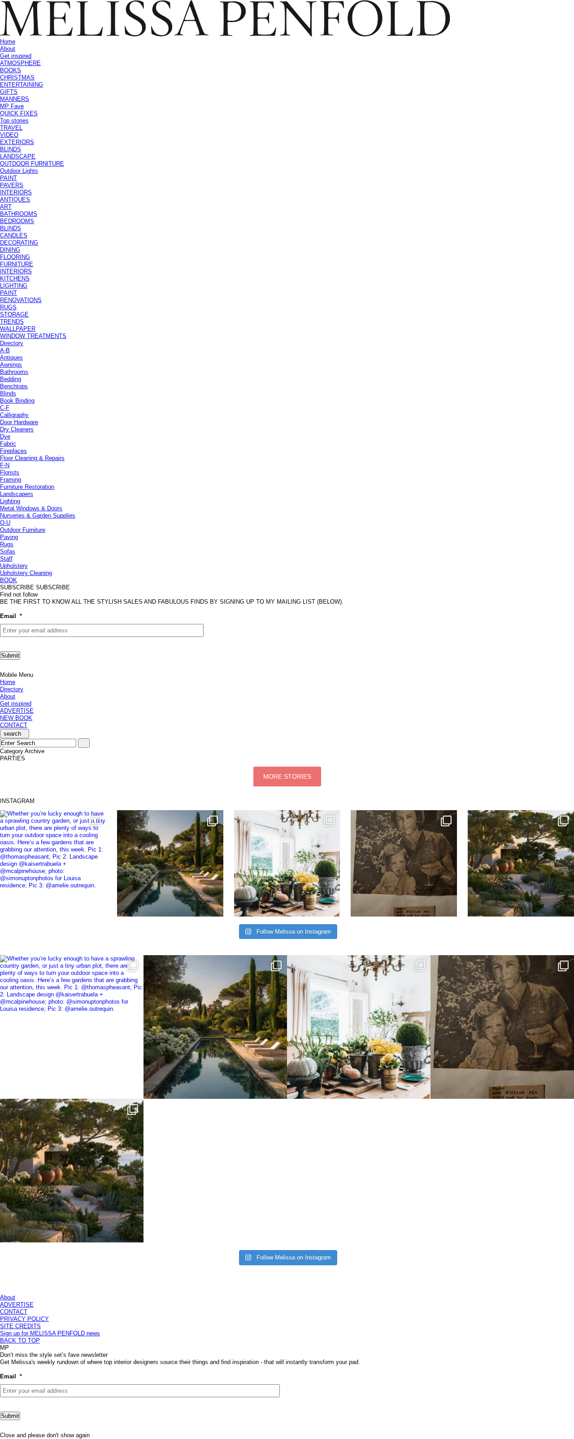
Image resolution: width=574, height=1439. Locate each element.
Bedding (10, 379)
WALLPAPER (17, 328)
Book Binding (17, 400)
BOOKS (10, 70)
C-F (4, 407)
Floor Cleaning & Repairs (32, 458)
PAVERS (11, 185)
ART (6, 206)
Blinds (8, 393)
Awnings (11, 364)
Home (7, 41)
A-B (5, 350)
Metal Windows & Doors (31, 508)
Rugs (6, 544)
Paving (9, 537)
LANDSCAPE (17, 156)
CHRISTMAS (17, 77)
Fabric (8, 443)
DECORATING (19, 242)
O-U (5, 522)
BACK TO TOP (20, 1340)
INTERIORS (16, 192)
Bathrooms (14, 372)
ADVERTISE (17, 710)
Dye (5, 436)
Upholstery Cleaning (26, 573)
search (12, 733)
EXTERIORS (17, 142)
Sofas (7, 551)
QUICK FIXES (19, 113)
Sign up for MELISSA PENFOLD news (50, 1333)
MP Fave (12, 106)
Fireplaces (13, 450)
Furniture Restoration (27, 486)
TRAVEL (11, 127)
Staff (6, 558)
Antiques (11, 357)
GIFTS (8, 91)
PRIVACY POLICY (24, 1319)
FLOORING (15, 257)
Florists (9, 472)
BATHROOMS (18, 214)
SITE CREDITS (20, 1326)
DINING (10, 249)
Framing (10, 479)
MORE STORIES (287, 776)
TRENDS (12, 321)
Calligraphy (14, 415)
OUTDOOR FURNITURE (32, 163)
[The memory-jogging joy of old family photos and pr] (404, 863)
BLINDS (10, 149)
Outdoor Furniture (22, 529)
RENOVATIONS (21, 300)
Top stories (14, 120)
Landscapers (16, 494)
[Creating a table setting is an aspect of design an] (287, 863)
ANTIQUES (15, 199)
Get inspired (15, 56)
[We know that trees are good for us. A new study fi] (170, 863)
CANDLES (13, 235)
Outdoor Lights (19, 170)
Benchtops (14, 386)
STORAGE (14, 314)
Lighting (10, 501)
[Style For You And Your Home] (225, 34)
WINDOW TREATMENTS (33, 336)
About (7, 48)
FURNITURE (16, 264)
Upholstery (14, 565)
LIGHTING (13, 285)
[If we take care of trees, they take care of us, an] (521, 863)
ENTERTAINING (21, 84)
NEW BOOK (16, 718)
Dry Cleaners (17, 429)
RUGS (8, 307)
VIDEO (9, 135)
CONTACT (13, 725)
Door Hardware (19, 422)
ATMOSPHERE (20, 63)
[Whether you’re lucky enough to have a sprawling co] (53, 863)
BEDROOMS (17, 221)
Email (11, 616)
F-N (4, 465)
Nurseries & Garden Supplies (37, 515)
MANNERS (14, 99)
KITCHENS (15, 278)
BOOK (8, 580)
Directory (11, 343)
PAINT (8, 178)
